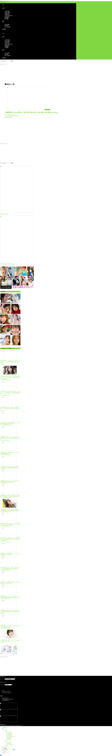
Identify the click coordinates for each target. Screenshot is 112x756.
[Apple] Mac (9, 735)
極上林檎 (9, 738)
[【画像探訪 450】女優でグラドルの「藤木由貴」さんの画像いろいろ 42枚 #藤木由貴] (5, 298)
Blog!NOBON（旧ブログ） (7, 699)
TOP (3, 690)
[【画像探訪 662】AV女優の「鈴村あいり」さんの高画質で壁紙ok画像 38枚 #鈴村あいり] (5, 319)
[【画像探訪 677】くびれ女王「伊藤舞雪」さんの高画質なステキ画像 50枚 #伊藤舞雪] (15, 340)
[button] (12, 61)
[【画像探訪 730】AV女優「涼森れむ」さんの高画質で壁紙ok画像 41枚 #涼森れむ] (5, 309)
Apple (6, 730)
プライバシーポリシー (7, 692)
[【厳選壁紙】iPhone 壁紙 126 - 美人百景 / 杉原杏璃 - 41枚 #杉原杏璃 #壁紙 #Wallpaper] (5, 330)
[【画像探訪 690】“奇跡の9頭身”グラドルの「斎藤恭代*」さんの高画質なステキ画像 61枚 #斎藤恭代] (15, 319)
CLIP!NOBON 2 (5, 700)
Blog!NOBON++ (5, 698)
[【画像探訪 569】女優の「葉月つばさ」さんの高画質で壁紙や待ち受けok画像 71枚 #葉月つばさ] (15, 330)
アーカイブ (2, 684)
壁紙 (6, 740)
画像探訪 (6, 745)
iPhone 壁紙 (9, 742)
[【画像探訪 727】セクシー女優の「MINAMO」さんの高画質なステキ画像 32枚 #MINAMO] (15, 298)
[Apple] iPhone (10, 733)
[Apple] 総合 (9, 732)
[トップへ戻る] (1, 755)
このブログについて (6, 691)
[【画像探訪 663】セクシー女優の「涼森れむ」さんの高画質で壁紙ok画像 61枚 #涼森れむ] (15, 309)
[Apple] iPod (9, 737)
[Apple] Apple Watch (11, 736)
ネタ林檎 (9, 739)
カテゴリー (2, 678)
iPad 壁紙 (9, 743)
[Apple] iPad (9, 734)
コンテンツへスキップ (4, 0)
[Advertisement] (35, 73)
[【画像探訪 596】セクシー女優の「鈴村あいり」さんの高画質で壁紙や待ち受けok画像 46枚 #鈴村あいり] (5, 340)
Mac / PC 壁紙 (10, 744)
